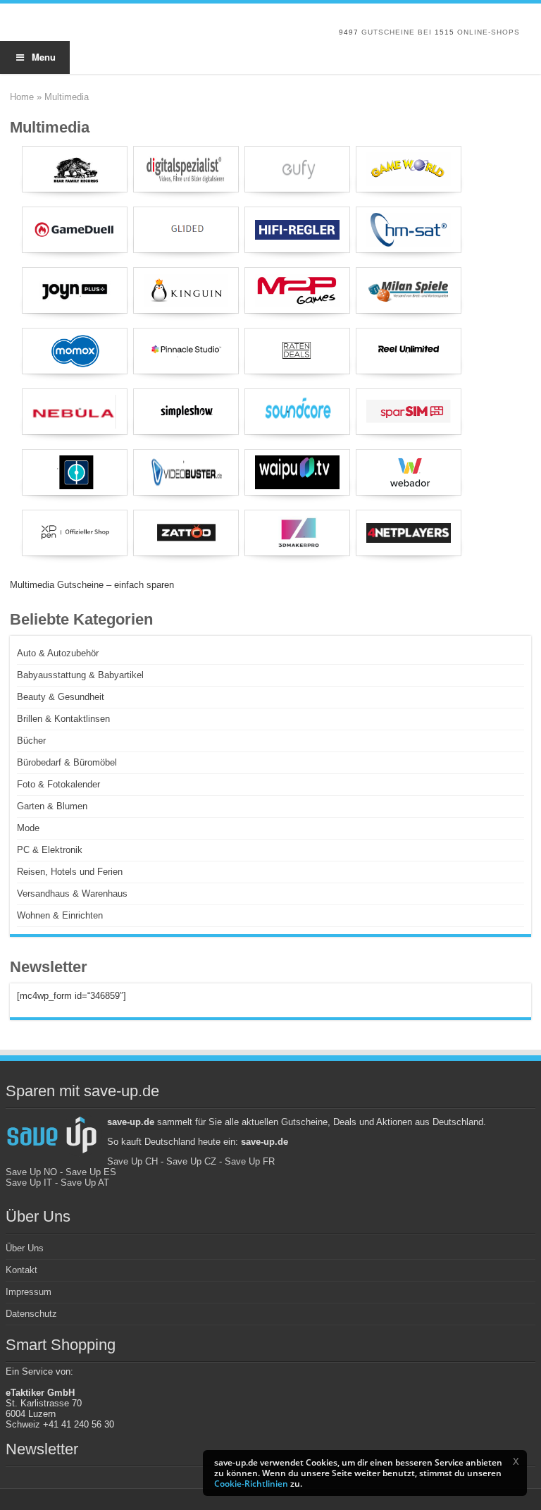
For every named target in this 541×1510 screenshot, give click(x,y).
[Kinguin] (186, 290)
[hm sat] (408, 230)
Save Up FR (250, 1161)
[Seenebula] (74, 412)
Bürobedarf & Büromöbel (67, 762)
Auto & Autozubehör (58, 653)
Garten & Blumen (52, 806)
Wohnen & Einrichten (60, 915)
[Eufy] (297, 169)
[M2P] (297, 290)
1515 (444, 32)
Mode (28, 828)
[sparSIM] (408, 412)
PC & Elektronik (49, 850)
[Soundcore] (297, 412)
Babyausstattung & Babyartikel (80, 675)
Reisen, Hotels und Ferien (70, 871)
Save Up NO (31, 1172)
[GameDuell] (74, 230)
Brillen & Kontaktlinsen (63, 718)
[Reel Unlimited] (408, 351)
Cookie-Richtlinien (251, 1484)
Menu (44, 56)
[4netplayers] (408, 533)
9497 (349, 32)
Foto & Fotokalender (58, 784)
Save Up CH (132, 1161)
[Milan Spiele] (408, 290)
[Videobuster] (186, 472)
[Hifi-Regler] (297, 230)
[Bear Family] (74, 169)
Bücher (31, 740)
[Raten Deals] (297, 351)
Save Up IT (29, 1182)
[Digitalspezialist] (186, 169)
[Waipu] (297, 472)
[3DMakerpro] (297, 533)
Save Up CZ (191, 1161)
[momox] (74, 351)
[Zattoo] (186, 533)
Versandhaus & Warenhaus (72, 893)
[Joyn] (74, 290)
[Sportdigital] (74, 472)
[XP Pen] (74, 533)
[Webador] (408, 472)
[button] (515, 1461)
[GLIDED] (186, 230)
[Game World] (408, 169)
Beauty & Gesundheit (60, 697)
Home (22, 97)
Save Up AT (85, 1182)
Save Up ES (91, 1172)
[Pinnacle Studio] (186, 351)
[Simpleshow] (186, 412)
